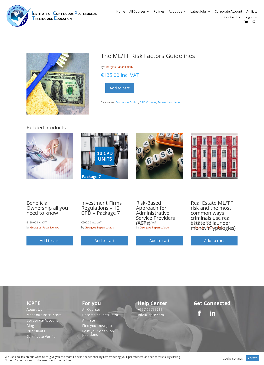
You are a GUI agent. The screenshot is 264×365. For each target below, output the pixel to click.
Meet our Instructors (43, 314)
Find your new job (97, 325)
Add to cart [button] (50, 240)
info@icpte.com (151, 314)
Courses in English (127, 102)
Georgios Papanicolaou (119, 67)
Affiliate (251, 12)
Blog (30, 325)
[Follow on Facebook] (199, 313)
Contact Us (232, 17)
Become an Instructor (100, 314)
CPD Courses (148, 102)
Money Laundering (169, 102)
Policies (159, 12)
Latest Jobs (198, 12)
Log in (249, 17)
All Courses (137, 12)
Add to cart (120, 88)
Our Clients (35, 331)
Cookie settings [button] (233, 358)
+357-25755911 (150, 309)
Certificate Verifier (41, 336)
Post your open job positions (98, 333)
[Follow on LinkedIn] (212, 313)
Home (120, 12)
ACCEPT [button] (252, 358)
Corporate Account (228, 12)
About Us (175, 12)
